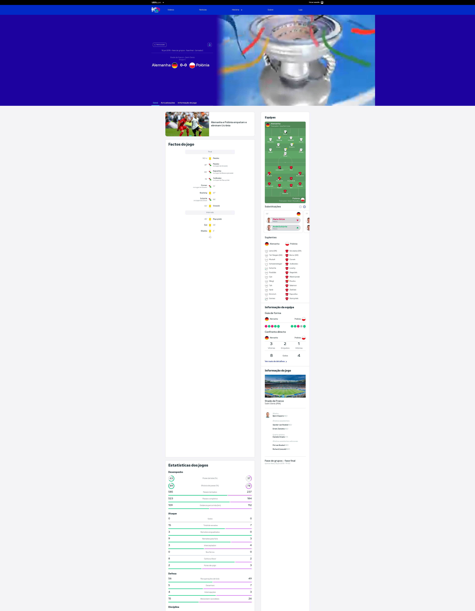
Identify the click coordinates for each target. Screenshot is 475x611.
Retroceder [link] (160, 44)
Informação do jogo (187, 103)
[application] (294, 60)
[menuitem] (180, 10)
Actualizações (168, 103)
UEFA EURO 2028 (155, 10)
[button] (237, 10)
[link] (171, 10)
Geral (155, 103)
